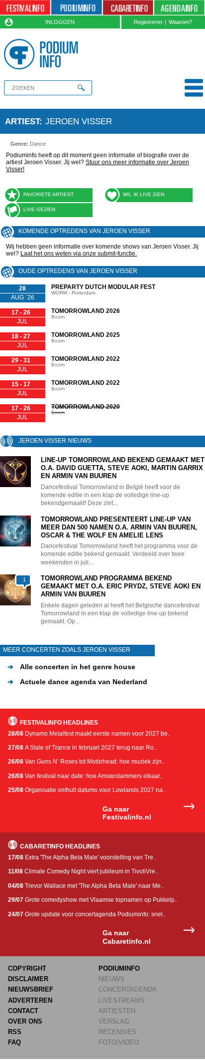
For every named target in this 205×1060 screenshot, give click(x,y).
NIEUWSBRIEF (30, 989)
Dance (38, 144)
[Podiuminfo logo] (43, 54)
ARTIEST (22, 121)
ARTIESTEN (117, 1011)
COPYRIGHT (27, 968)
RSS (14, 1032)
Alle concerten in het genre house (71, 667)
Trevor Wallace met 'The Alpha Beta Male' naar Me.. (86, 885)
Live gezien (39, 209)
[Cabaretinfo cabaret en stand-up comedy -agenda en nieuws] (128, 7)
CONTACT (23, 1011)
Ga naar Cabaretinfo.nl (126, 937)
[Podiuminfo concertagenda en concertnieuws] (76, 7)
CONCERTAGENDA (128, 989)
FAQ (14, 1042)
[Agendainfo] (179, 7)
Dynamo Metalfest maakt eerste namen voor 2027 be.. (89, 733)
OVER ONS (25, 1021)
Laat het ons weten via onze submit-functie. (78, 254)
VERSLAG (114, 1021)
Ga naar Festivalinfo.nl (126, 813)
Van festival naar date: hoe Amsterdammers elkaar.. (85, 776)
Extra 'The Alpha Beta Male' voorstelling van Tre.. (82, 857)
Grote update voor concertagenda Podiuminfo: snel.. (87, 914)
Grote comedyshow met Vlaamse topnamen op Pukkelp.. (93, 899)
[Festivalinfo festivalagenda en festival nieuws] (25, 7)
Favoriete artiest (48, 194)
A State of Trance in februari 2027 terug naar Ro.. (82, 747)
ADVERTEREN (30, 1000)
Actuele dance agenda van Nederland (77, 682)
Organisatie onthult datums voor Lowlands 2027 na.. (87, 790)
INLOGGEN (60, 22)
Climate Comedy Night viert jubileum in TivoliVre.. (83, 871)
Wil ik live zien (143, 194)
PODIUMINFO (119, 968)
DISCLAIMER (28, 979)
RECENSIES (117, 1032)
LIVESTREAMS (122, 1000)
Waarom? (180, 22)
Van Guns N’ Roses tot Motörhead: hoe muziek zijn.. (86, 761)
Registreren (148, 22)
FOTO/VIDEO (119, 1042)
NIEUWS (111, 979)
